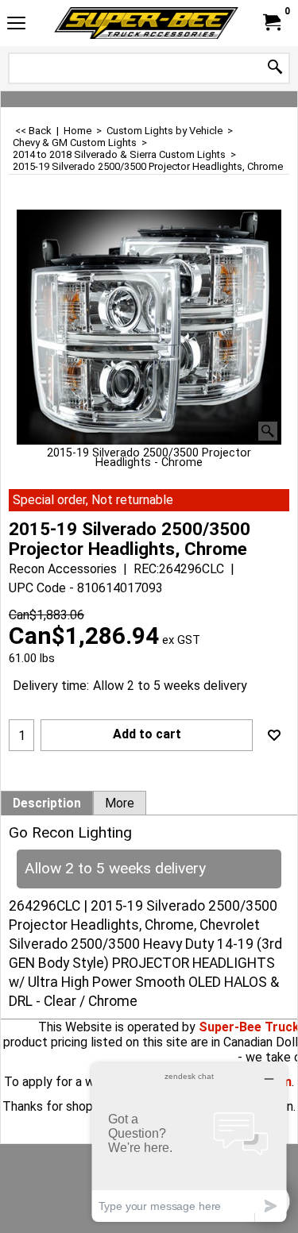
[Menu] (16, 25)
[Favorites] (274, 735)
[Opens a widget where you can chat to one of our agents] (189, 1142)
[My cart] (271, 23)
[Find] (275, 68)
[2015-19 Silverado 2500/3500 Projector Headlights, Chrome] (149, 327)
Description (47, 803)
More (119, 803)
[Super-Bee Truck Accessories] (146, 23)
